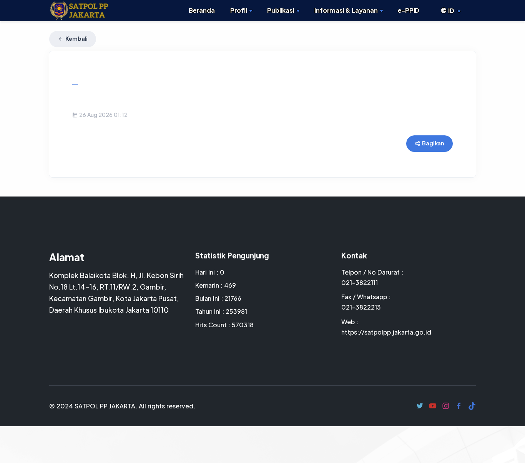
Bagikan (433, 143)
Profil (238, 10)
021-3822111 (359, 282)
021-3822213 (361, 307)
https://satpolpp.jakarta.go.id (386, 332)
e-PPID (408, 10)
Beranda (202, 10)
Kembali (76, 38)
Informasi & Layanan (345, 10)
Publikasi (280, 10)
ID (451, 11)
